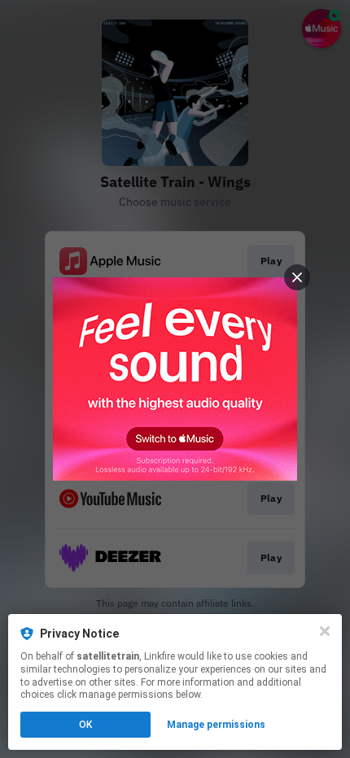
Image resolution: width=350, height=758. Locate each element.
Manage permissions (216, 724)
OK (85, 724)
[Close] (325, 631)
